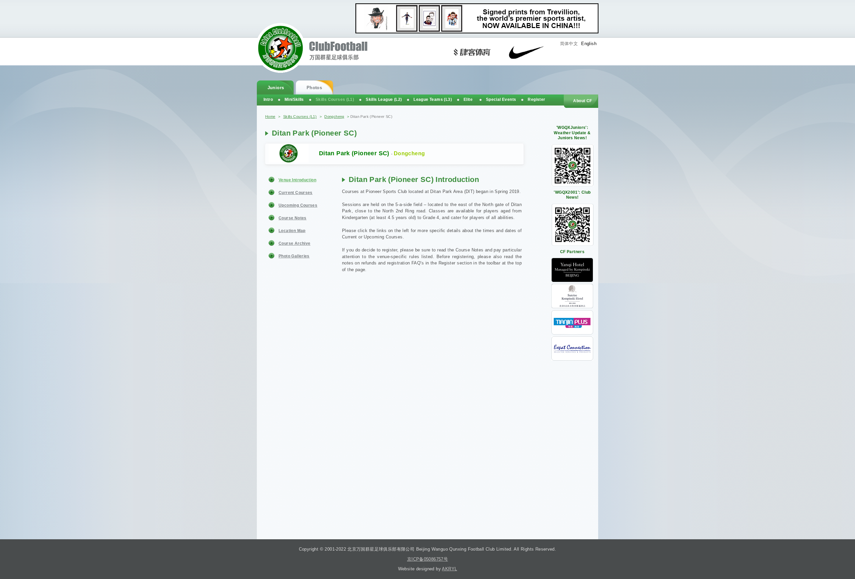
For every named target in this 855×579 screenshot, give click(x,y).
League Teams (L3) (432, 99)
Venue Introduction (297, 180)
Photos (314, 87)
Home (270, 117)
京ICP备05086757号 (427, 559)
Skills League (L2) (384, 99)
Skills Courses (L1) (300, 117)
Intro (268, 99)
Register (536, 99)
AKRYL (449, 568)
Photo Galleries (294, 256)
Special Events (501, 99)
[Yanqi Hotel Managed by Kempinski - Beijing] (572, 280)
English (588, 43)
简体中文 (569, 43)
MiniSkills (294, 99)
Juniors (276, 87)
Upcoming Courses (298, 205)
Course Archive (294, 243)
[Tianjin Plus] (572, 333)
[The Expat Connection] (572, 359)
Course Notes (293, 218)
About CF (582, 101)
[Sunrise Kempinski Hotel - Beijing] (572, 306)
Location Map (292, 230)
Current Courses (296, 192)
